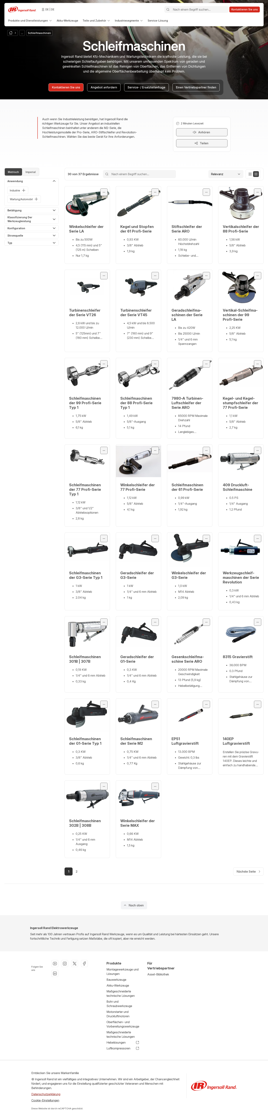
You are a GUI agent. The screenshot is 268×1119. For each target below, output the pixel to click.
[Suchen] (168, 9)
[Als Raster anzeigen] (256, 174)
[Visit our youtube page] (54, 963)
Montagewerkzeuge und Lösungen (122, 972)
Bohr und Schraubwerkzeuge (119, 1004)
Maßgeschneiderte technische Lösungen (120, 993)
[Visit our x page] (74, 963)
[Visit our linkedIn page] (54, 973)
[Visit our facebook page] (84, 963)
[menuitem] (30, 20)
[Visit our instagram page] (64, 963)
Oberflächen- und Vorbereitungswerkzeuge (122, 1024)
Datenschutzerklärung (45, 1094)
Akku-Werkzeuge (117, 985)
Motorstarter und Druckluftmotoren (117, 1014)
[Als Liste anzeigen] (250, 174)
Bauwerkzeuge (116, 979)
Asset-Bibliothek (158, 974)
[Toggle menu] (104, 192)
